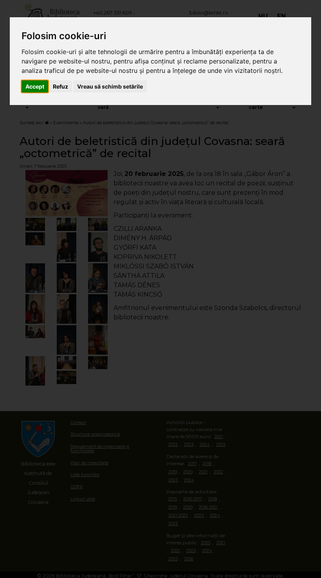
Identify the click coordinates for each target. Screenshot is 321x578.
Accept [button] (34, 86)
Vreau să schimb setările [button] (110, 86)
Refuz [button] (60, 86)
